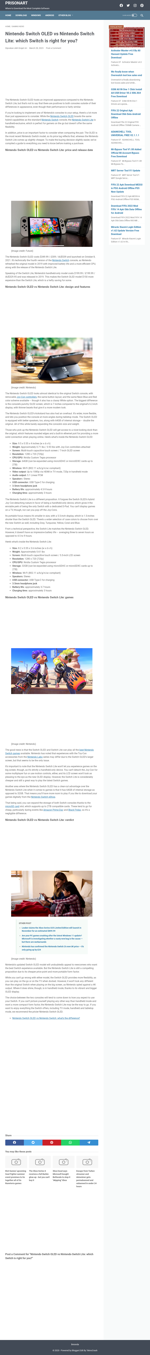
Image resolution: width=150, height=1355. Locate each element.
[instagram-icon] (135, 5)
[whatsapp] (70, 1143)
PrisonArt (16, 3)
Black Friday (74, 809)
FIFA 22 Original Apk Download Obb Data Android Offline (126, 114)
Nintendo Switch (49, 119)
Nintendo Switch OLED (62, 116)
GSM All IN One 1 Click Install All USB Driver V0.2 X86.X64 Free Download (126, 93)
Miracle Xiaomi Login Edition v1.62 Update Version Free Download (126, 231)
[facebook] (14, 1143)
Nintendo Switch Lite (82, 119)
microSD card (12, 806)
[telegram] (89, 1143)
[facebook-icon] (121, 5)
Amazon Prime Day (53, 809)
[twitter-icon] (128, 5)
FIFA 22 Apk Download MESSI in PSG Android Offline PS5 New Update (127, 188)
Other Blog (64, 15)
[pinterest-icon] (141, 5)
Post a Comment (53, 48)
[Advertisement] (51, 74)
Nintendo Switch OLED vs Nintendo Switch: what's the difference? (46, 1018)
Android (49, 15)
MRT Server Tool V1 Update (125, 170)
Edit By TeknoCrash (88, 1350)
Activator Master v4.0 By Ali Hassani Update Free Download (125, 54)
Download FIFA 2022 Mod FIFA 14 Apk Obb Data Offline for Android (126, 209)
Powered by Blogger (70, 1350)
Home (8, 15)
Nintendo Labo (35, 757)
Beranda (75, 1344)
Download (21, 15)
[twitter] (33, 1143)
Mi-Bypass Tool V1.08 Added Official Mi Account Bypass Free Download (126, 153)
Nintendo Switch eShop (43, 797)
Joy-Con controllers (27, 397)
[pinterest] (51, 1143)
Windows (36, 15)
